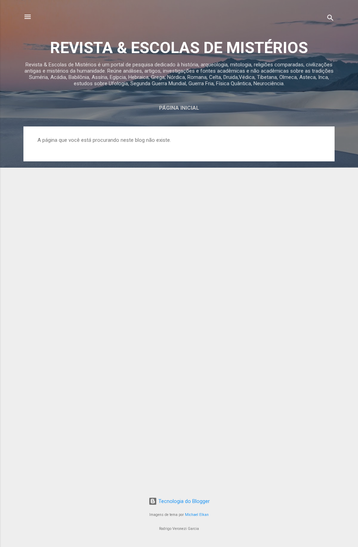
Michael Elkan (197, 514)
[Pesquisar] (330, 19)
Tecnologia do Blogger (183, 501)
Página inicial (179, 108)
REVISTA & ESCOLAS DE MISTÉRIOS (179, 47)
